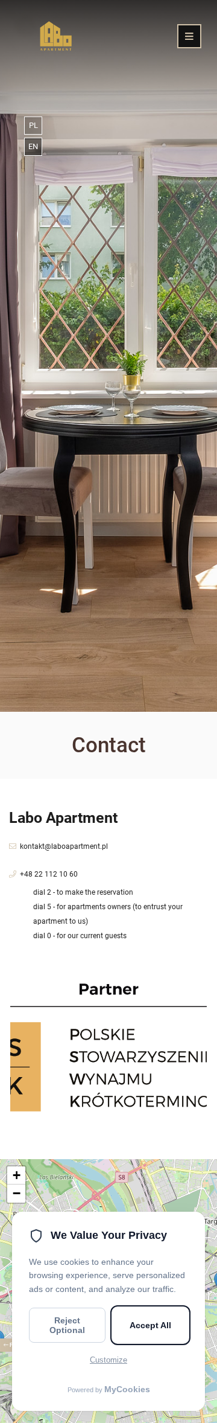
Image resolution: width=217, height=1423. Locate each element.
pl (33, 125)
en (33, 146)
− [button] (16, 1193)
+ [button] (16, 1175)
